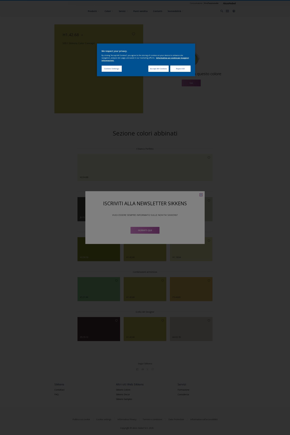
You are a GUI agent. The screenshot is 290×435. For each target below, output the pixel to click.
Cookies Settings (111, 68)
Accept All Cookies (158, 68)
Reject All (180, 68)
